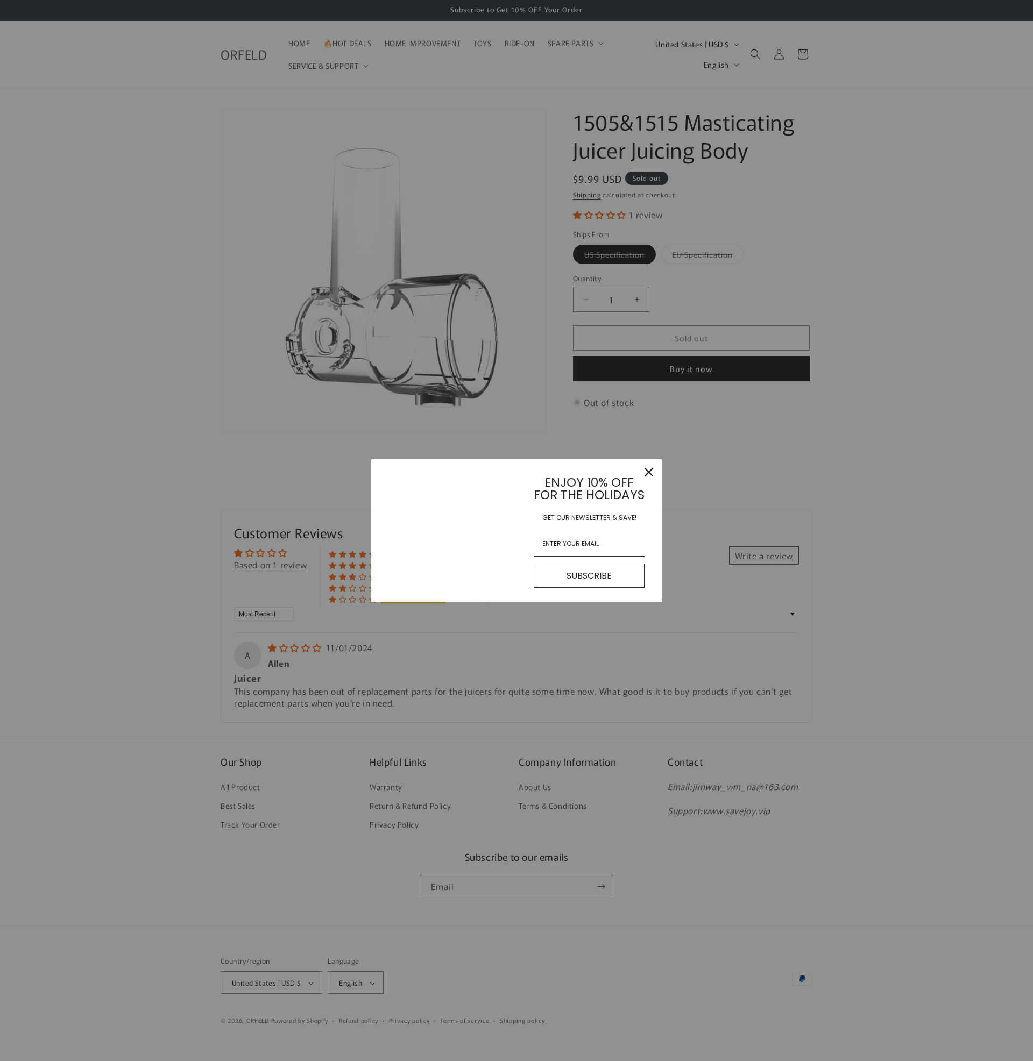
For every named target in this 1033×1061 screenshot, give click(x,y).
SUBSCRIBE (589, 575)
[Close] (649, 472)
